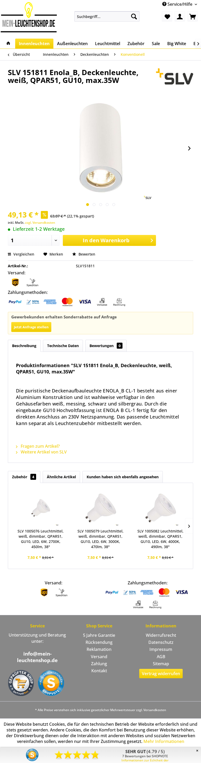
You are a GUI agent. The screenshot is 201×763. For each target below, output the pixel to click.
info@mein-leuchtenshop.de (37, 657)
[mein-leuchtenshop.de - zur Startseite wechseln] (29, 17)
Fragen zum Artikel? (40, 446)
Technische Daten (63, 345)
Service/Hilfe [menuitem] (179, 4)
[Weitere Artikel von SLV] (174, 77)
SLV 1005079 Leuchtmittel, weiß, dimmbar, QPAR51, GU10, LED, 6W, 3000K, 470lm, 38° (100, 539)
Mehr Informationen (163, 741)
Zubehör (23, 476)
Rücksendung (99, 642)
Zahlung (99, 664)
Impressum (160, 649)
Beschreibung (24, 345)
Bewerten (86, 254)
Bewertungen (105, 345)
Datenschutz (161, 642)
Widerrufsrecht (161, 635)
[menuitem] (107, 16)
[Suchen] (134, 16)
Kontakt (99, 671)
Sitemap (161, 664)
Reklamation (99, 649)
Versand (99, 656)
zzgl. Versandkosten (40, 222)
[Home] (8, 44)
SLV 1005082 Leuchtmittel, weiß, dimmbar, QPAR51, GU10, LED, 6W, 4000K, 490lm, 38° (160, 539)
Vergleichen (23, 254)
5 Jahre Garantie (99, 635)
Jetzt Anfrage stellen (31, 327)
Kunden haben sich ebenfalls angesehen (123, 476)
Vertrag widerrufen (161, 673)
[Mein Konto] (180, 16)
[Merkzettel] (167, 16)
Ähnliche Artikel (61, 476)
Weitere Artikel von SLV (43, 452)
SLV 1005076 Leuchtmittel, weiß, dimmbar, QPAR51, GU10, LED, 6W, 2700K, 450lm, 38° (41, 539)
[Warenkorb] (192, 16)
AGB (161, 656)
